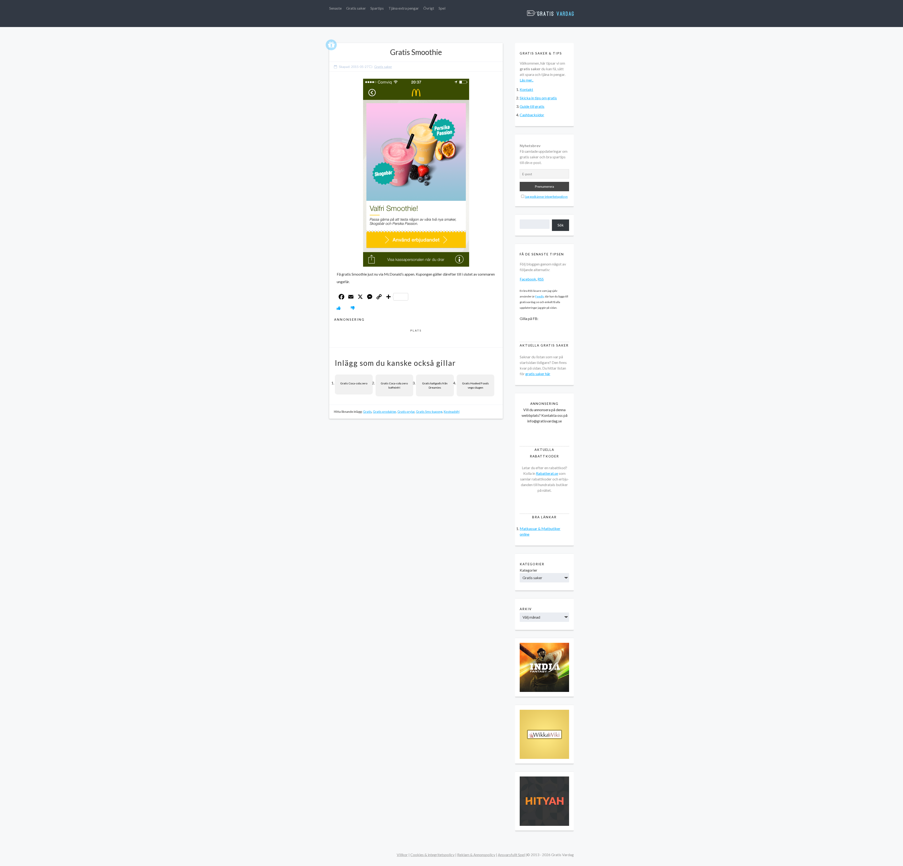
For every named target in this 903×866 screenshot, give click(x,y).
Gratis (367, 411)
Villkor (402, 854)
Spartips (377, 8)
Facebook (528, 279)
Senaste (335, 8)
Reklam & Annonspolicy (476, 854)
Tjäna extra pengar (403, 8)
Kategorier (528, 570)
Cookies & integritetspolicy (432, 854)
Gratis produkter (384, 411)
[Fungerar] (339, 308)
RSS (541, 279)
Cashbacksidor (532, 115)
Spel (442, 8)
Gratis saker (356, 8)
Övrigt (428, 8)
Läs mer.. (526, 80)
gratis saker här (537, 373)
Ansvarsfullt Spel (511, 854)
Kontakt (526, 89)
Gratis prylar (406, 411)
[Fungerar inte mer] (353, 308)
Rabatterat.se (547, 473)
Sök (561, 225)
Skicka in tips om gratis (538, 98)
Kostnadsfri (451, 411)
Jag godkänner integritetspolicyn (546, 197)
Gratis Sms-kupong (429, 411)
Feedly (539, 296)
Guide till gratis (532, 106)
